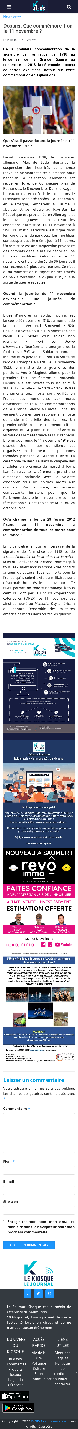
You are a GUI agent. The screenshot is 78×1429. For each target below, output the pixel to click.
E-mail (10, 1181)
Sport (39, 1373)
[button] (27, 1293)
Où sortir (15, 1385)
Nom (9, 1161)
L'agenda (15, 1379)
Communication (44, 1378)
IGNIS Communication (49, 1421)
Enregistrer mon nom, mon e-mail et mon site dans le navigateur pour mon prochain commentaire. (41, 1226)
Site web (10, 1201)
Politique (39, 1363)
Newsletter (12, 16)
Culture (39, 1368)
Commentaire (16, 1108)
